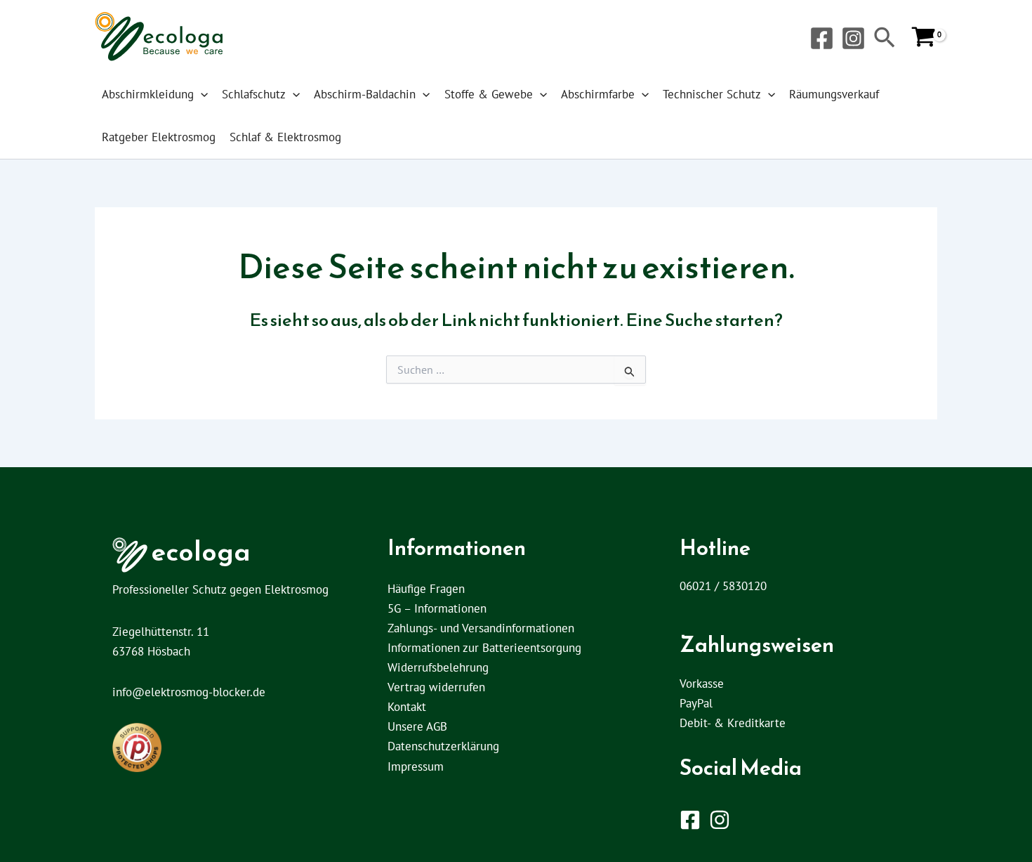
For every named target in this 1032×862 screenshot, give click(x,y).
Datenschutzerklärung (443, 746)
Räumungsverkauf (834, 94)
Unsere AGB (417, 726)
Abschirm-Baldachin (365, 94)
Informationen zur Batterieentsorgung (484, 647)
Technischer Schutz (712, 94)
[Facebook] (821, 38)
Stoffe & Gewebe (488, 94)
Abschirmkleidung (148, 94)
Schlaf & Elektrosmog (285, 137)
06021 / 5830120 (723, 586)
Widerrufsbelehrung (438, 667)
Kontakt (407, 706)
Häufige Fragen (426, 588)
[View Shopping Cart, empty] (923, 38)
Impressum (416, 766)
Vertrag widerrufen (436, 687)
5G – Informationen (437, 608)
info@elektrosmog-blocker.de (188, 692)
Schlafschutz (254, 94)
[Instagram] (853, 38)
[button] (884, 39)
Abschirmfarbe (598, 94)
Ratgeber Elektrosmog (159, 137)
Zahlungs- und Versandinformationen (481, 628)
